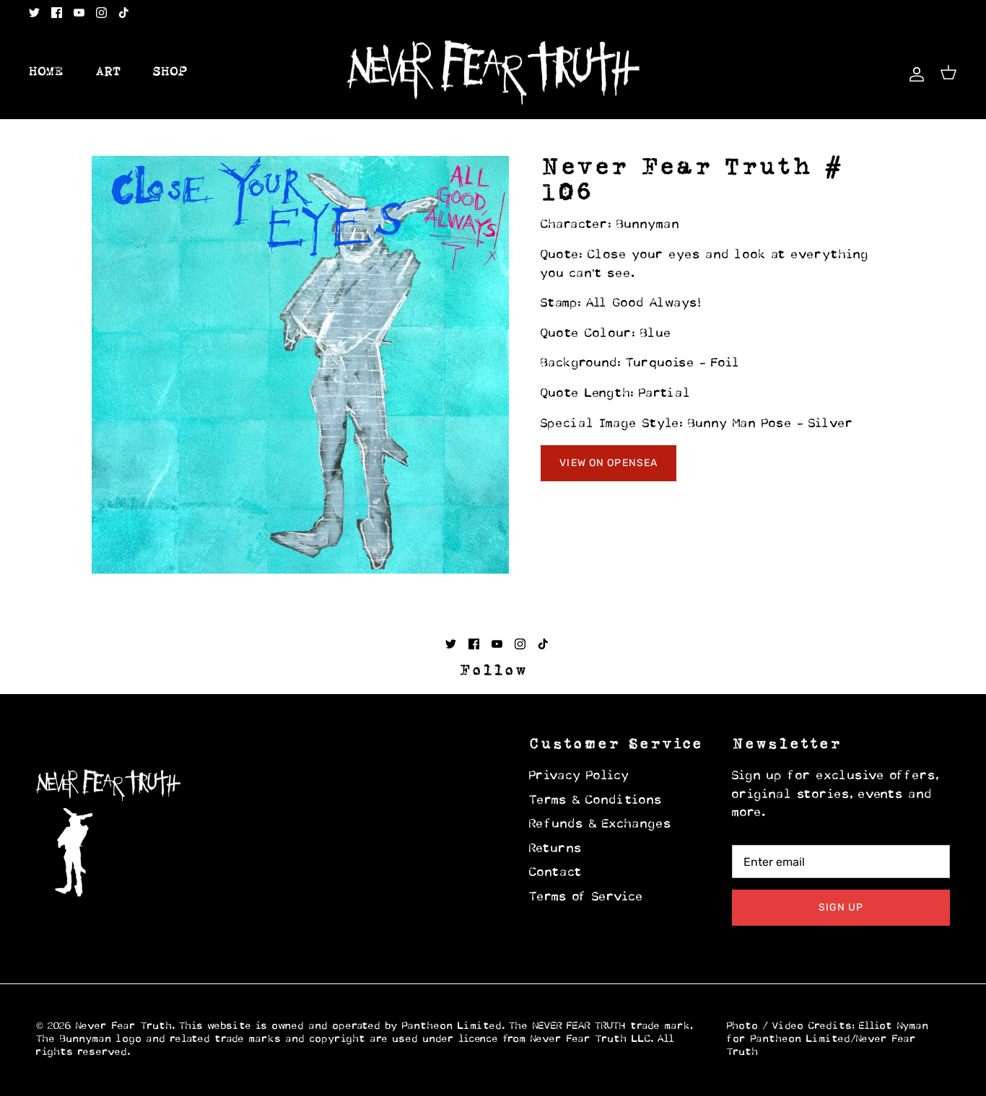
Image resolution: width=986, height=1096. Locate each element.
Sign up (841, 907)
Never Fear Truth (124, 1026)
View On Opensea (608, 463)
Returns (556, 849)
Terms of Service (586, 897)
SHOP (170, 72)
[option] (301, 365)
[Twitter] (34, 12)
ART (108, 72)
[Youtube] (79, 12)
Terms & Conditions (596, 801)
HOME (46, 72)
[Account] (913, 72)
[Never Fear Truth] (493, 72)
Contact (556, 873)
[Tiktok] (123, 12)
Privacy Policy (579, 776)
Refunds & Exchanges (600, 824)
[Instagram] (101, 12)
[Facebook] (56, 12)
